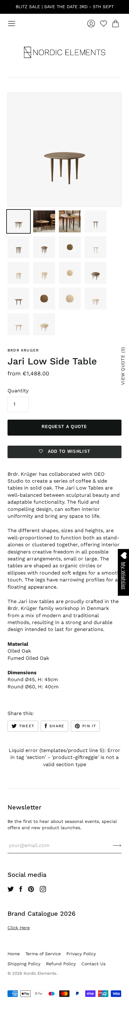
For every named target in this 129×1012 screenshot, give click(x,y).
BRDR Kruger (23, 350)
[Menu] (11, 23)
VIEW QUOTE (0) (123, 366)
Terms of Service (43, 953)
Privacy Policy (81, 953)
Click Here (19, 927)
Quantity (18, 391)
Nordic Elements (39, 973)
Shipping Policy (24, 963)
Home (14, 953)
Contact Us (93, 963)
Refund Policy (61, 963)
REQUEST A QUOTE (64, 426)
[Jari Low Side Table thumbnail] (18, 221)
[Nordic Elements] (64, 52)
